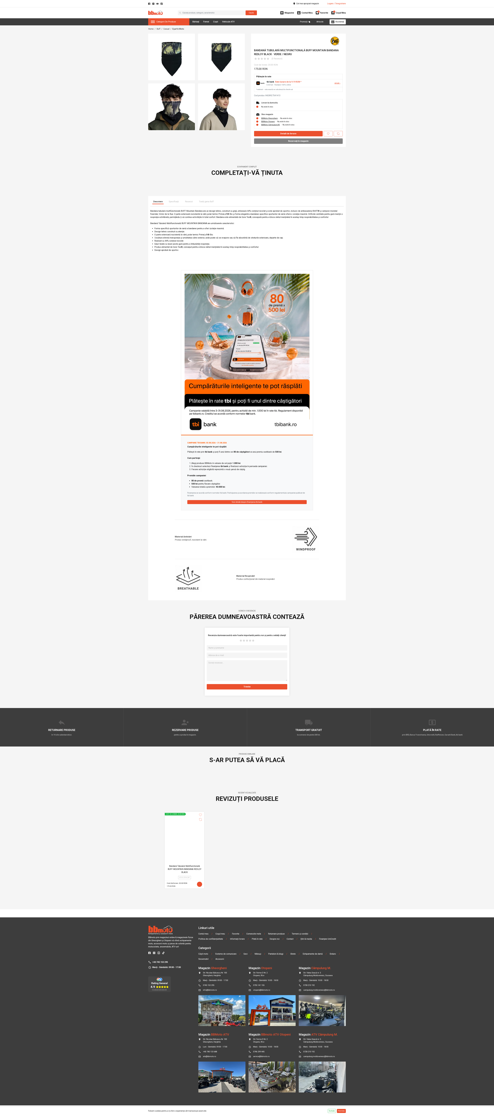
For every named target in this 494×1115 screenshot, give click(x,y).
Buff (158, 29)
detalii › (337, 83)
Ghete (293, 1104)
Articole (319, 21)
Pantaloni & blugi (275, 1104)
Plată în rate (257, 1089)
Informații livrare (237, 1089)
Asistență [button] (339, 21)
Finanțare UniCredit (327, 1089)
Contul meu (203, 1084)
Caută (251, 13)
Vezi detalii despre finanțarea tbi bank (247, 582)
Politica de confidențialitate (210, 1089)
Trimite (247, 766)
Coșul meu (220, 1084)
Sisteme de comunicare (225, 1104)
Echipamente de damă (313, 1104)
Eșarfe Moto (178, 29)
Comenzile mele (253, 1084)
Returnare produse (276, 1084)
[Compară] (338, 133)
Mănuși (258, 1104)
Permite (341, 1111)
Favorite (235, 1084)
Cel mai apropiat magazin (307, 3)
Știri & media (306, 1089)
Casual (166, 29)
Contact (290, 1089)
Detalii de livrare (288, 133)
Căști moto (203, 1104)
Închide (332, 1111)
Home (151, 29)
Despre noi (275, 1089)
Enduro (333, 1104)
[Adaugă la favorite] (328, 133)
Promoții (304, 21)
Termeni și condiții (300, 1084)
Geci (246, 1104)
